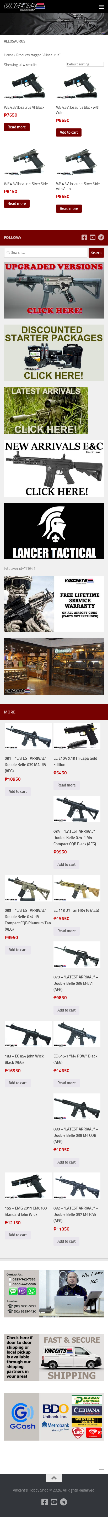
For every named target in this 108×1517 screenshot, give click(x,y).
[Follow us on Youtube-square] (92, 237)
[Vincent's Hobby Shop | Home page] (32, 6)
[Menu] (101, 6)
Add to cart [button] (69, 132)
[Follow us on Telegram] (101, 237)
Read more (17, 127)
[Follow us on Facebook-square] (84, 237)
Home (8, 55)
